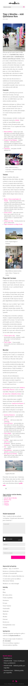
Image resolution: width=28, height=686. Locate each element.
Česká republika (8, 597)
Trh (5, 447)
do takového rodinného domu (12, 394)
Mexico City (7, 499)
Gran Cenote (8, 212)
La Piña (6, 440)
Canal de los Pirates (18, 403)
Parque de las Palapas (10, 140)
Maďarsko (6, 611)
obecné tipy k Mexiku (10, 498)
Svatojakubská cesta (9, 625)
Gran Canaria (7, 606)
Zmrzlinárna (8, 450)
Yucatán (6, 501)
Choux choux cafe (9, 335)
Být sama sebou (7, 595)
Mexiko (5, 616)
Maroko (5, 614)
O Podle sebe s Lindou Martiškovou (13, 576)
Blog (4, 592)
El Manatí (7, 443)
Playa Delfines (8, 131)
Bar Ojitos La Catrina (10, 453)
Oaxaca (6, 503)
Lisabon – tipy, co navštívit (11, 568)
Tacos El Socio (8, 423)
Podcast (5, 619)
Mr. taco (6, 420)
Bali (4, 589)
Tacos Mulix (7, 433)
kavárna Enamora (9, 415)
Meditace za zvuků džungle (11, 583)
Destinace (6, 600)
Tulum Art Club (8, 221)
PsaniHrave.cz (8, 658)
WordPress (21, 683)
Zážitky (5, 627)
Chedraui (7, 148)
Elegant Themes (11, 683)
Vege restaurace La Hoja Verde (13, 224)
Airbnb (17, 120)
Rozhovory (6, 622)
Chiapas (6, 504)
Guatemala (6, 608)
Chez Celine (7, 342)
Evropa (5, 603)
